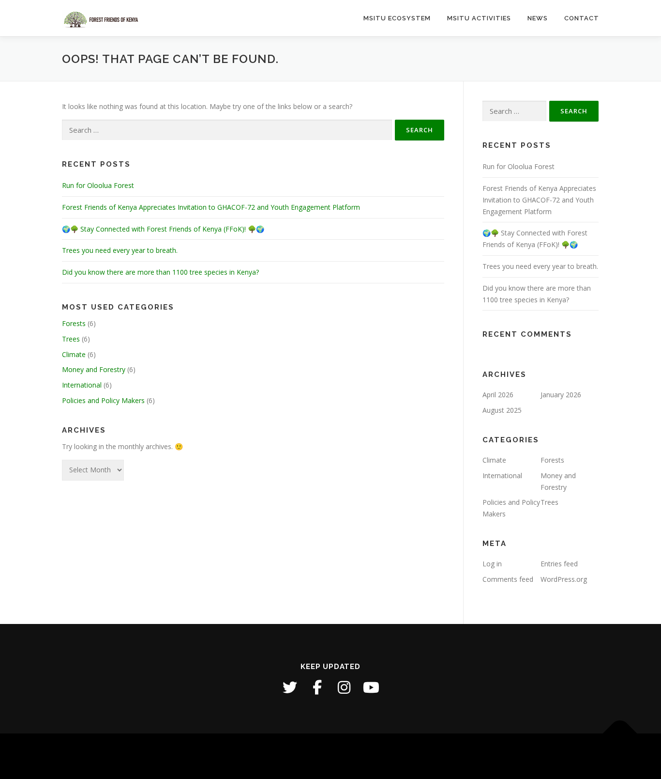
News (537, 18)
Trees (71, 338)
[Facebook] (317, 687)
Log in (492, 563)
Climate (74, 354)
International (82, 385)
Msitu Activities (479, 18)
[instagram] (344, 687)
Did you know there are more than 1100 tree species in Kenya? (160, 272)
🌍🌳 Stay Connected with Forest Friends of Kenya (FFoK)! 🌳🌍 (163, 229)
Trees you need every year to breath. (120, 250)
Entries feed (559, 563)
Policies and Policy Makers (103, 400)
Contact (581, 18)
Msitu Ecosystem (397, 18)
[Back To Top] (620, 734)
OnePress (362, 756)
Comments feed (507, 579)
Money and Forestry (93, 369)
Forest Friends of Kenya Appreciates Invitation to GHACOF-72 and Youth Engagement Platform (211, 207)
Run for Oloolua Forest (98, 185)
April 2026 (497, 394)
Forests (74, 323)
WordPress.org (564, 579)
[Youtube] (371, 687)
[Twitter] (290, 687)
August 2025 (502, 410)
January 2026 (561, 394)
